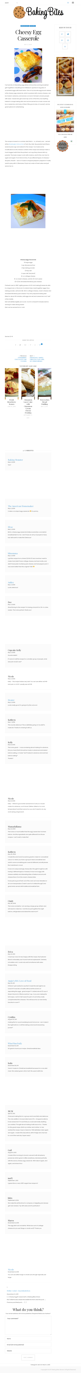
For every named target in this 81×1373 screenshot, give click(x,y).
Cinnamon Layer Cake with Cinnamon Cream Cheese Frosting (28, 406)
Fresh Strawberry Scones (11, 402)
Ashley (11, 582)
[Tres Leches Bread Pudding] (44, 383)
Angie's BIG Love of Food (19, 980)
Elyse (10, 527)
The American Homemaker (21, 506)
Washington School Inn (16, 144)
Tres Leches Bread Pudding (44, 402)
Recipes (32, 26)
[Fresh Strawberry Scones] (11, 383)
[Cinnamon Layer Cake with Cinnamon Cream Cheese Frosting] (28, 383)
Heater (11, 700)
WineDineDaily (15, 1043)
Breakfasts (24, 26)
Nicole (11, 1269)
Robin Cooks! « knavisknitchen (18, 1291)
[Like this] (40, 345)
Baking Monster (15, 459)
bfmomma (13, 553)
